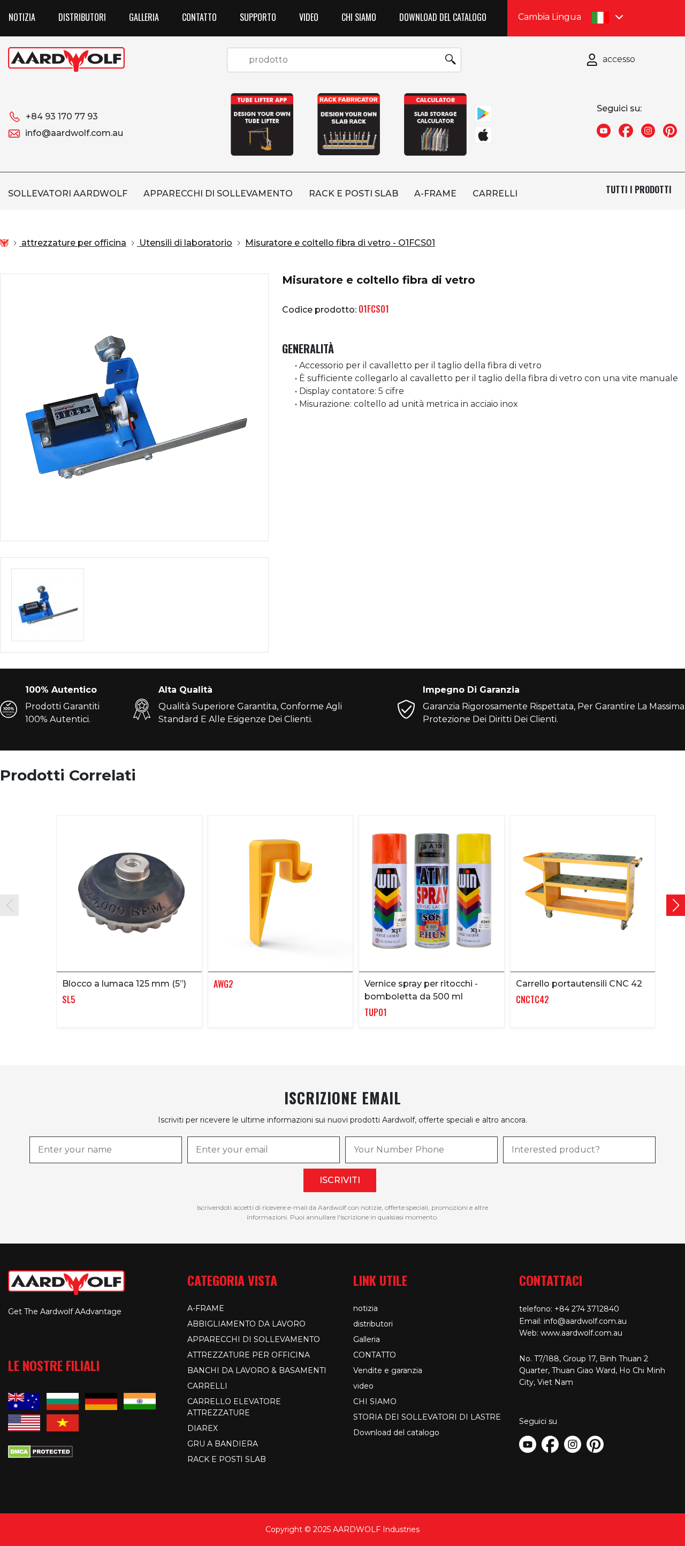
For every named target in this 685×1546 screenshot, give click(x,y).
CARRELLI (495, 193)
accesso (619, 59)
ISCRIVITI (339, 1180)
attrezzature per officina (248, 1355)
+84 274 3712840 (586, 1309)
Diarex (202, 1428)
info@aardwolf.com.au (74, 133)
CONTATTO (199, 17)
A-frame (435, 193)
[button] (675, 905)
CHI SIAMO (358, 17)
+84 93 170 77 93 (62, 116)
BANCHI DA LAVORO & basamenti (256, 1370)
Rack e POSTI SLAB (353, 193)
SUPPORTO (258, 17)
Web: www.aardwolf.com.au (570, 1333)
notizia (22, 17)
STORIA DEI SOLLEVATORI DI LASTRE (427, 1417)
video (308, 17)
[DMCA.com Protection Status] (40, 1450)
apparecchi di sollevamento (218, 193)
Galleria (144, 17)
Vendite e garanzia (387, 1370)
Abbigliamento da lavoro (246, 1324)
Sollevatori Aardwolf (67, 193)
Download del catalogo (442, 17)
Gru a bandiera (222, 1444)
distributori (82, 17)
